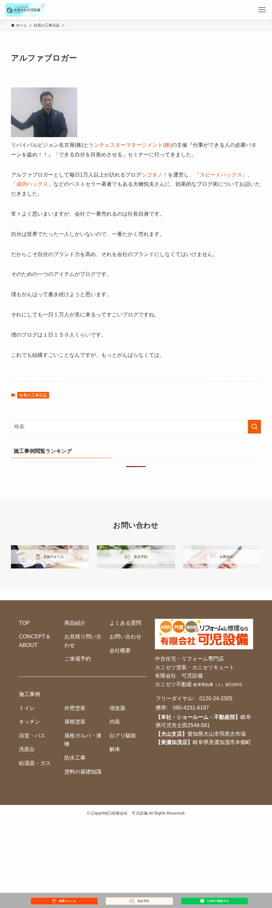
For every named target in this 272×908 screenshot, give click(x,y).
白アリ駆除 (122, 735)
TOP (24, 623)
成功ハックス (32, 184)
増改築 (117, 708)
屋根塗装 (75, 721)
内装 (114, 721)
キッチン (29, 721)
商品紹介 (75, 623)
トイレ (27, 708)
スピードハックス (221, 175)
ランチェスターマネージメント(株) (130, 145)
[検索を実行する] (254, 427)
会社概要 (120, 650)
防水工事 (75, 758)
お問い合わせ (125, 636)
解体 (114, 749)
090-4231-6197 (191, 708)
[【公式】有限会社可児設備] (25, 10)
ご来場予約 (77, 659)
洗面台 (27, 749)
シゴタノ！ (154, 175)
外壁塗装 (75, 708)
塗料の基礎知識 (83, 771)
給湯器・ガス (35, 763)
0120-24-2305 (216, 698)
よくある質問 (125, 623)
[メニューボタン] (262, 10)
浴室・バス (32, 735)
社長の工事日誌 (33, 395)
